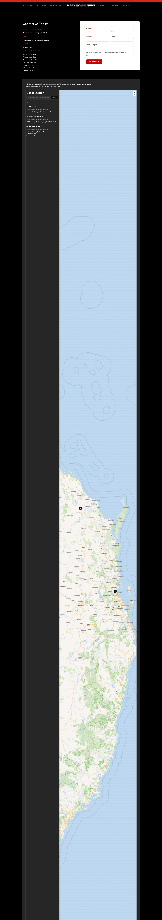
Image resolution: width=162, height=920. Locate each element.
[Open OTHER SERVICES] (62, 6)
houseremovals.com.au (33, 136)
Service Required (95, 45)
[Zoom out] (134, 94)
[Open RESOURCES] (119, 6)
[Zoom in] (134, 92)
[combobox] (110, 48)
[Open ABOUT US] (107, 6)
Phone (117, 36)
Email (91, 36)
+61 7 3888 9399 (31, 134)
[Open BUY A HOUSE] (33, 6)
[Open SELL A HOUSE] (46, 6)
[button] (115, 591)
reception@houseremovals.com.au (36, 40)
